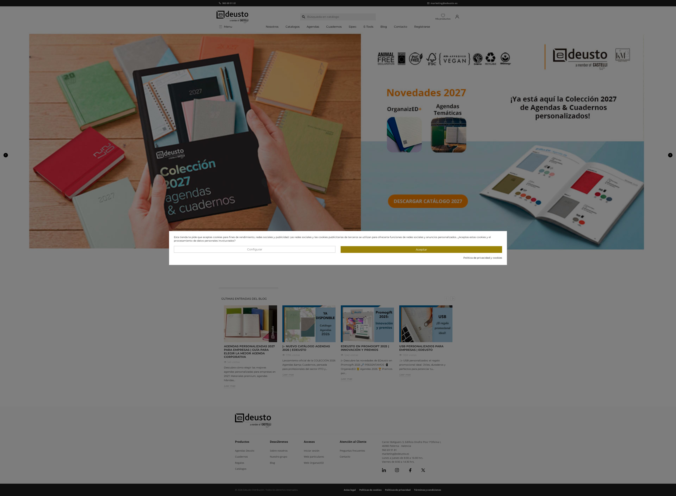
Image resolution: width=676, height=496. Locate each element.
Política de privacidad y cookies (482, 257)
